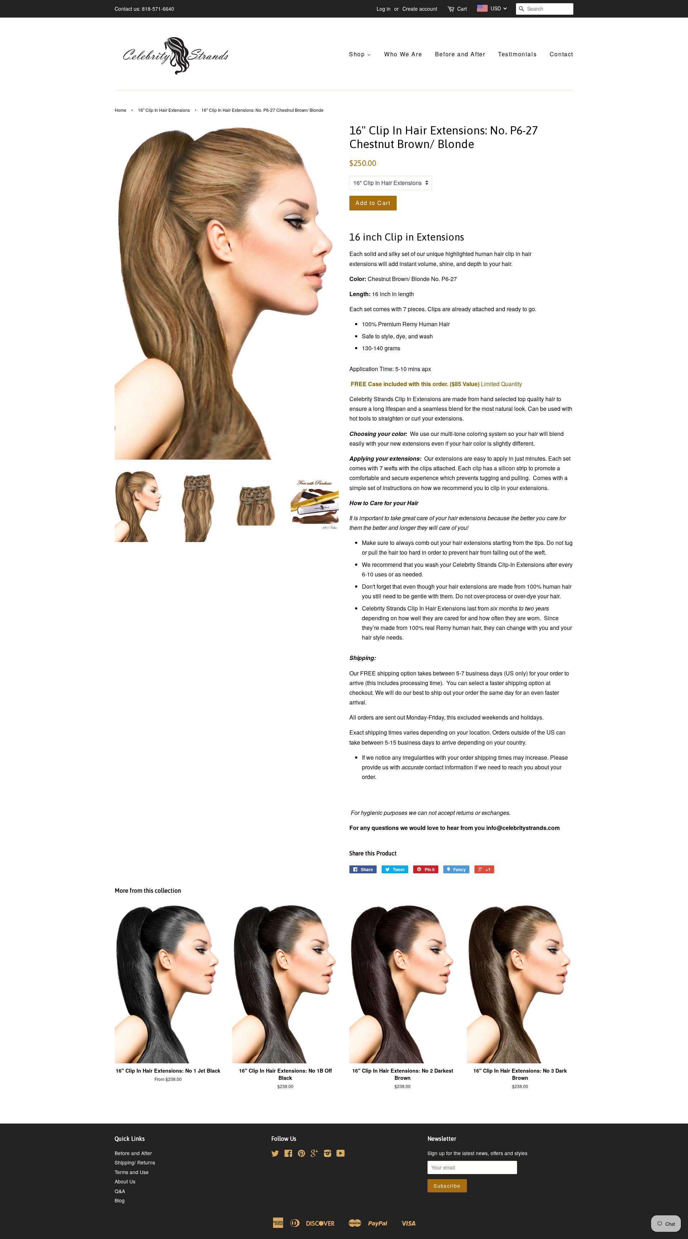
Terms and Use (132, 1172)
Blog (120, 1200)
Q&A (120, 1191)
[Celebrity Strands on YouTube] (340, 1154)
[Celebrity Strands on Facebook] (288, 1154)
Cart (462, 8)
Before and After (460, 54)
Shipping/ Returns (135, 1162)
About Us (125, 1181)
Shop (358, 54)
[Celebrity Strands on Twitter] (275, 1154)
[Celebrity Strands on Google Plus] (314, 1154)
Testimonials (517, 54)
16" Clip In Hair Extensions (164, 110)
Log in (384, 8)
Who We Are (403, 54)
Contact (561, 54)
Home (120, 110)
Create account (419, 8)
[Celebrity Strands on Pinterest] (301, 1154)
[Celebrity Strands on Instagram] (327, 1154)
